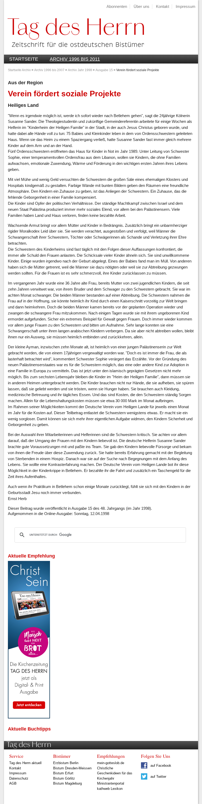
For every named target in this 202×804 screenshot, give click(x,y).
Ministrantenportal (110, 783)
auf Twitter (157, 777)
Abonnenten (117, 6)
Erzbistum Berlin (65, 763)
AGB (13, 783)
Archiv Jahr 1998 (80, 70)
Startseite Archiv (19, 70)
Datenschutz (18, 778)
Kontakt (162, 6)
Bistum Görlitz (64, 778)
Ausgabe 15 (104, 70)
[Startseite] (74, 51)
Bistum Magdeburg (67, 783)
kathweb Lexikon (110, 789)
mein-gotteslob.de (110, 763)
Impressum (185, 6)
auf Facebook (160, 766)
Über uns (141, 6)
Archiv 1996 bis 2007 (49, 70)
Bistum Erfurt (63, 773)
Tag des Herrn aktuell (25, 763)
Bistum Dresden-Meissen (72, 768)
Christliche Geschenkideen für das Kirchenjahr (114, 773)
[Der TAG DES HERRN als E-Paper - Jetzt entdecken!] (29, 717)
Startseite (23, 59)
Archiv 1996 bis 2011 (75, 59)
